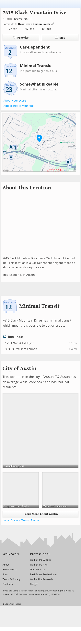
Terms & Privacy (11, 579)
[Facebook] (11, 559)
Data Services (37, 569)
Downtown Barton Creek (34, 24)
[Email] (17, 559)
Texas (24, 520)
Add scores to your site (19, 106)
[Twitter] (5, 559)
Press (6, 574)
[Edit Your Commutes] (52, 23)
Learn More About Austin (40, 514)
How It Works (10, 569)
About (6, 564)
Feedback (8, 584)
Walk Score (11, 554)
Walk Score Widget (40, 560)
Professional (40, 554)
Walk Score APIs (39, 564)
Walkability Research (41, 579)
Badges (34, 584)
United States (10, 520)
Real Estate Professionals (44, 574)
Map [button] (62, 37)
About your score (15, 100)
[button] (39, 138)
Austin (7, 19)
